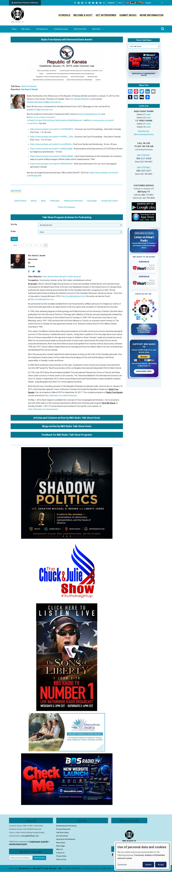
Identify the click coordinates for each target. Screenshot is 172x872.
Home (14, 29)
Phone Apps (60, 846)
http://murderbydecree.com (73, 296)
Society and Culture (109, 201)
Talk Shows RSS (80, 29)
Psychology (92, 201)
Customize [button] (122, 865)
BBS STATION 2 (143, 167)
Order (13, 231)
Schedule (64, 15)
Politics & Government (73, 201)
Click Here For (143, 131)
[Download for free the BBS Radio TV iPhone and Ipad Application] (144, 217)
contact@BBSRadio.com (29, 836)
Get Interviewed (106, 15)
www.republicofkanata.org (80, 99)
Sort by (14, 224)
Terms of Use (61, 859)
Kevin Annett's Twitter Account (68, 276)
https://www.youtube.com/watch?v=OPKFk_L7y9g (51, 137)
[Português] (137, 3)
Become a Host (83, 15)
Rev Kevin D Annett (29, 89)
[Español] (142, 3)
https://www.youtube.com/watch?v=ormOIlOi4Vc (51, 144)
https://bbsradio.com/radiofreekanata (60, 395)
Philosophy (55, 201)
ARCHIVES (16, 190)
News (43, 201)
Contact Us (60, 853)
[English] (125, 3)
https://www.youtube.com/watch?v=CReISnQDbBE (51, 156)
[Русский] (140, 3)
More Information (151, 15)
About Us (59, 849)
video (148, 124)
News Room (60, 843)
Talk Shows (25, 29)
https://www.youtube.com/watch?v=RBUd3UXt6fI (51, 164)
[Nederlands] (128, 3)
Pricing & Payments (63, 829)
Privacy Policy (61, 856)
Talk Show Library (62, 832)
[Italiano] (135, 3)
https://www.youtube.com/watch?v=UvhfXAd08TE (51, 129)
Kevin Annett (48, 276)
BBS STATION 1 (143, 155)
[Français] (130, 3)
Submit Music (128, 15)
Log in (120, 3)
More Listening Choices (144, 134)
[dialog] (142, 856)
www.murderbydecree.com (89, 114)
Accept (161, 865)
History (34, 201)
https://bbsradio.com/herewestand (43, 409)
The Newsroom (42, 29)
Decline (148, 865)
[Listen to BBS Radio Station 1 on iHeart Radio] (144, 267)
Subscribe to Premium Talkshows (26, 3)
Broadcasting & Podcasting (66, 826)
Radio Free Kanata (28, 86)
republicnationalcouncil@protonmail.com (44, 102)
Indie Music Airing (61, 29)
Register (111, 3)
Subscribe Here (144, 371)
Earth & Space (20, 201)
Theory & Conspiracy (66, 207)
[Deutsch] (133, 3)
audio (148, 114)
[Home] (17, 15)
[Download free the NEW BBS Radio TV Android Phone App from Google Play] (144, 206)
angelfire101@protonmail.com (40, 110)
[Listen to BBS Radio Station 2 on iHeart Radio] (144, 282)
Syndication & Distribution (65, 839)
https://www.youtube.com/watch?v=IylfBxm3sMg (51, 149)
